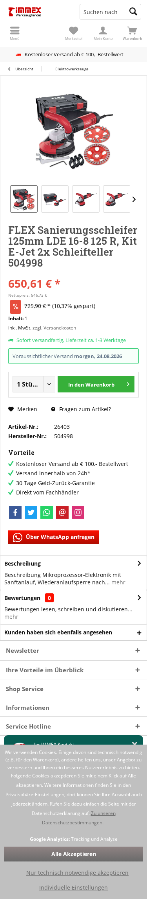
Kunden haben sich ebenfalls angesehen (58, 632)
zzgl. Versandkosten (54, 327)
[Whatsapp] (46, 512)
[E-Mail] (62, 512)
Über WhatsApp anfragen (59, 537)
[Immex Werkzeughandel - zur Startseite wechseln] (37, 12)
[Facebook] (15, 512)
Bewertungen (22, 598)
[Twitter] (31, 512)
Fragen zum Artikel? (84, 409)
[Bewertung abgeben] (73, 273)
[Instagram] (78, 512)
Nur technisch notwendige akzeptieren (77, 872)
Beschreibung (22, 563)
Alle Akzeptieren (73, 854)
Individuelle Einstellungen (73, 887)
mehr (117, 582)
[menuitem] (132, 33)
